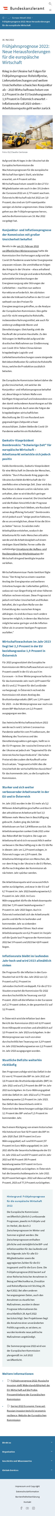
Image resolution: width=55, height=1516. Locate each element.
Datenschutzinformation (27, 1491)
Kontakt (27, 1502)
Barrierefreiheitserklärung (27, 1496)
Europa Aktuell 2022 (21, 17)
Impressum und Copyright (27, 1486)
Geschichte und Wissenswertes (25, 1460)
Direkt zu (15, 1442)
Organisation (17, 1451)
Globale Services (18, 1470)
